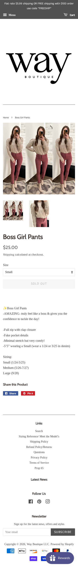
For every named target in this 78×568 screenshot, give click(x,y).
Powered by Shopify (62, 544)
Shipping (8, 254)
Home (6, 117)
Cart (72, 15)
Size (5, 265)
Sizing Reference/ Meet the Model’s (39, 436)
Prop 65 (39, 468)
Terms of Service (39, 462)
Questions (39, 452)
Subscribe (63, 532)
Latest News (39, 479)
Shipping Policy (39, 441)
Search (39, 431)
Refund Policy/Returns (39, 447)
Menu (12, 14)
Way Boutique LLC (38, 544)
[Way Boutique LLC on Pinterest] (39, 502)
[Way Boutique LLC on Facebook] (30, 502)
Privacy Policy (39, 457)
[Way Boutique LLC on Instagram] (47, 502)
